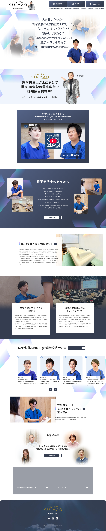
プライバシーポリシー (53, 522)
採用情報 (101, 8)
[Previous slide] (50, 389)
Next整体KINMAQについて (56, 8)
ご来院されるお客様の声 (87, 8)
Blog (96, 8)
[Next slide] (55, 389)
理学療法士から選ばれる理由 (71, 8)
